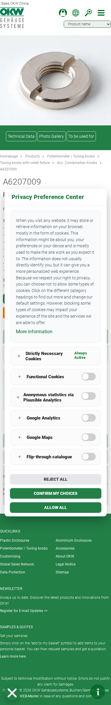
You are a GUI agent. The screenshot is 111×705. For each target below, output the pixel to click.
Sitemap (62, 572)
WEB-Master (29, 696)
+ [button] (18, 356)
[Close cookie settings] (12, 693)
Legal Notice (65, 564)
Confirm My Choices (56, 493)
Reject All (55, 479)
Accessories (65, 548)
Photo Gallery (51, 136)
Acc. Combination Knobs (77, 163)
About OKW (65, 556)
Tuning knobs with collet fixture (25, 163)
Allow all (55, 507)
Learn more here (13, 656)
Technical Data (21, 136)
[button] (12, 693)
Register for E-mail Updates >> (24, 611)
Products (32, 156)
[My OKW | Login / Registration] (63, 13)
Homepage (9, 156)
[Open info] (97, 691)
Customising (10, 556)
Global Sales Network (17, 564)
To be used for (81, 136)
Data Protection (12, 572)
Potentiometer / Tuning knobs (71, 156)
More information (34, 331)
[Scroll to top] (80, 691)
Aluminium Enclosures (74, 540)
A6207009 (8, 169)
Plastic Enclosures (14, 540)
